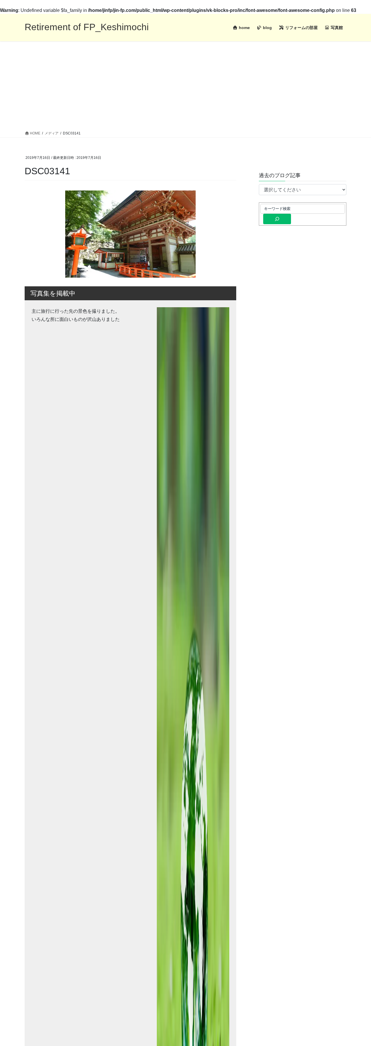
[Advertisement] (185, 84)
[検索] (277, 219)
